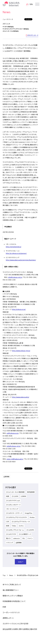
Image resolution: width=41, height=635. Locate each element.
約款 (7, 496)
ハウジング (9, 543)
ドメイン (30, 538)
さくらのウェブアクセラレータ (21, 521)
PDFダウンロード (32, 35)
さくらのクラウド (11, 534)
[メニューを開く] (37, 4)
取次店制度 (31, 492)
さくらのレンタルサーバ (13, 505)
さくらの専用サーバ (25, 534)
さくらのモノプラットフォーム (15, 530)
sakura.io (16, 538)
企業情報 (6, 476)
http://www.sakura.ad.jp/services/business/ (21, 260)
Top (4, 575)
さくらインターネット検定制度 (15, 492)
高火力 (8, 538)
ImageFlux (28, 513)
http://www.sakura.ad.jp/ (20, 397)
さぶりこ (21, 526)
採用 (7, 526)
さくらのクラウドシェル (13, 500)
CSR (7, 521)
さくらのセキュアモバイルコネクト (16, 517)
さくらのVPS (30, 530)
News (11, 575)
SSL (23, 538)
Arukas (32, 517)
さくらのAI (15, 496)
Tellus (14, 526)
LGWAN (23, 496)
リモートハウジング (12, 509)
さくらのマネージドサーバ (14, 513)
